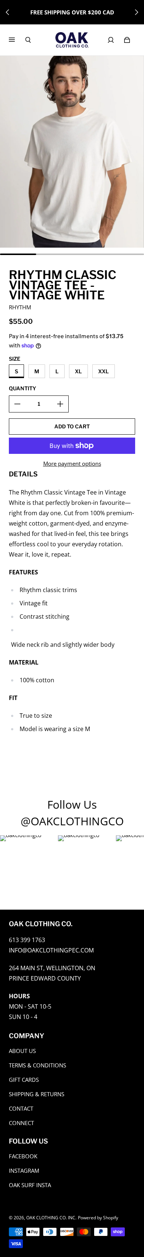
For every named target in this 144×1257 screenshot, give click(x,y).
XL (78, 371)
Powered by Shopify (98, 1217)
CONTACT (21, 1108)
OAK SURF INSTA (30, 1185)
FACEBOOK (23, 1156)
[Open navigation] (17, 40)
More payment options (72, 464)
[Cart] (127, 40)
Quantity (22, 388)
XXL (103, 371)
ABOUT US (22, 1051)
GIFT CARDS (24, 1080)
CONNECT (21, 1123)
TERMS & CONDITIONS (37, 1065)
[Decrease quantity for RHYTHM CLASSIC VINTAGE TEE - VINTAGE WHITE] (17, 404)
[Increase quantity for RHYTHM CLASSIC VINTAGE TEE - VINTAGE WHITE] (60, 404)
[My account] (111, 40)
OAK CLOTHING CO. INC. (51, 1217)
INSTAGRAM (24, 1171)
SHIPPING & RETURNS (36, 1094)
